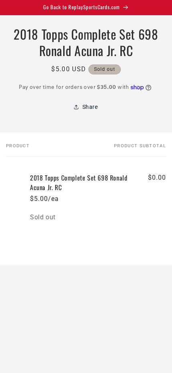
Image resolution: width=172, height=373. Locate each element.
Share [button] (90, 107)
